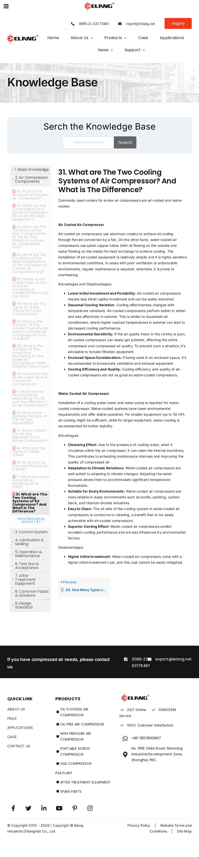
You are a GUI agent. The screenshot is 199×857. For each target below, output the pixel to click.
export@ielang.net (140, 24)
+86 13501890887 (146, 738)
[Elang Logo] (22, 34)
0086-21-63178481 (94, 24)
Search (125, 142)
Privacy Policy (138, 825)
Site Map (184, 831)
